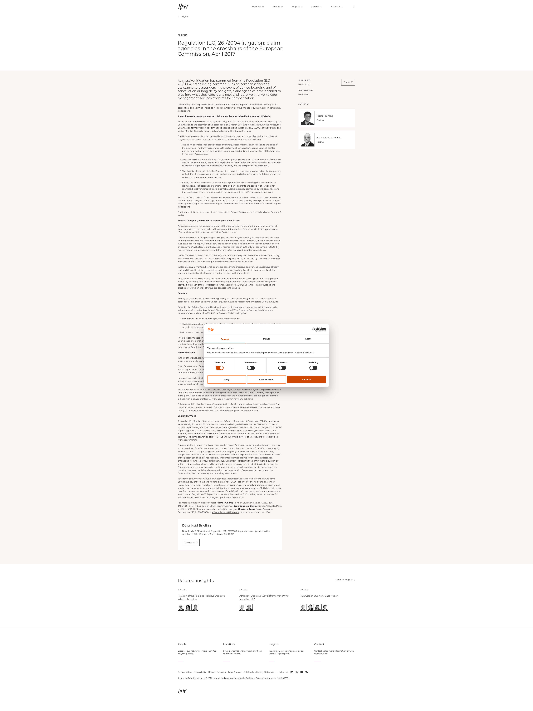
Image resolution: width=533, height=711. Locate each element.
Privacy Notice (185, 672)
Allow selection (266, 379)
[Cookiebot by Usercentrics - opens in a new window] (314, 329)
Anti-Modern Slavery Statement (259, 672)
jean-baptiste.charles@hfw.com (218, 509)
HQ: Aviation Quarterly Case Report (319, 596)
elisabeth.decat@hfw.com (225, 512)
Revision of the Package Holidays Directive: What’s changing (201, 598)
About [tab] (308, 339)
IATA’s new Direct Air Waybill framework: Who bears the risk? (264, 598)
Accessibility (200, 672)
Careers (315, 6)
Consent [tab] (225, 339)
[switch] (251, 368)
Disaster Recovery (217, 672)
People (276, 6)
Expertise (256, 6)
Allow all (306, 379)
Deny (226, 379)
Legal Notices (234, 672)
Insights (296, 6)
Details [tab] (266, 339)
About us (335, 6)
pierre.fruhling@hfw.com (217, 506)
